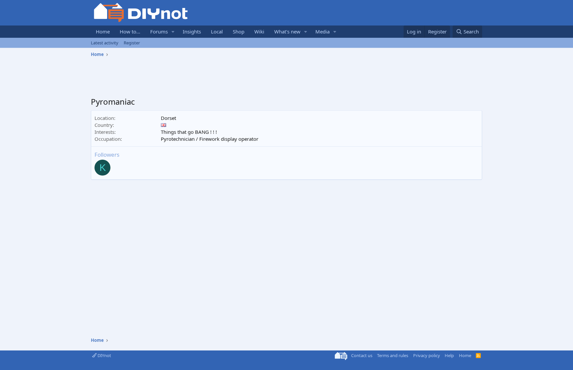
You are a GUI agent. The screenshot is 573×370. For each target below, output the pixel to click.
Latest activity (104, 43)
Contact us (361, 355)
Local (217, 31)
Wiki (259, 31)
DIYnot (103, 355)
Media (322, 31)
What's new (287, 31)
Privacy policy (426, 355)
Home (103, 31)
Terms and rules (392, 355)
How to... (130, 31)
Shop (238, 31)
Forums (159, 31)
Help (449, 355)
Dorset (168, 118)
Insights (192, 31)
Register (132, 43)
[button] (173, 32)
